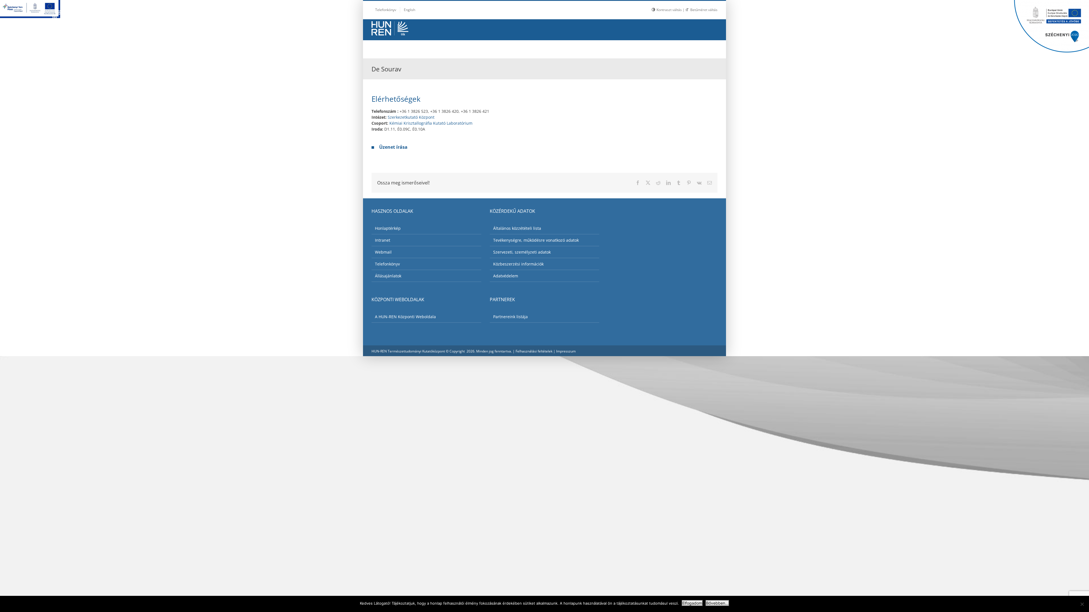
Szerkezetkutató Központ (411, 117)
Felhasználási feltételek (534, 351)
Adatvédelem (505, 276)
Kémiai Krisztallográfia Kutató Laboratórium (430, 123)
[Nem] (1082, 604)
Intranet (382, 240)
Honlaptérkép (388, 228)
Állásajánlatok (388, 276)
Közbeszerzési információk (518, 264)
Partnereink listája (510, 316)
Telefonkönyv (387, 264)
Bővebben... (717, 603)
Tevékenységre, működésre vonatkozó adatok (536, 240)
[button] (703, 47)
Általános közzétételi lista (517, 228)
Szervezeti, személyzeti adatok (522, 252)
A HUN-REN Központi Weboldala (405, 316)
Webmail (383, 252)
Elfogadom (692, 603)
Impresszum (566, 351)
